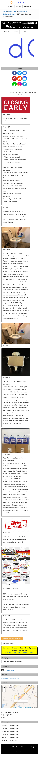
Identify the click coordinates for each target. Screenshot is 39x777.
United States (12, 11)
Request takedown (8, 643)
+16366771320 (9, 670)
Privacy (25, 747)
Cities (19, 6)
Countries (28, 6)
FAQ (32, 747)
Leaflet (15, 707)
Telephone (15, 31)
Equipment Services (9, 14)
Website (24, 31)
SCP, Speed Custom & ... (20, 701)
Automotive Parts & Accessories (12, 661)
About (8, 747)
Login (19, 751)
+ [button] (4, 687)
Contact (16, 747)
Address (7, 31)
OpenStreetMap (27, 707)
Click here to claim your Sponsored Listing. (19, 652)
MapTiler (21, 707)
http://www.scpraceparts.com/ (10, 678)
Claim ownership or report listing (12, 638)
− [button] (4, 690)
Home (11, 6)
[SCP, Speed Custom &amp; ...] (20, 697)
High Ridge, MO (23, 11)
